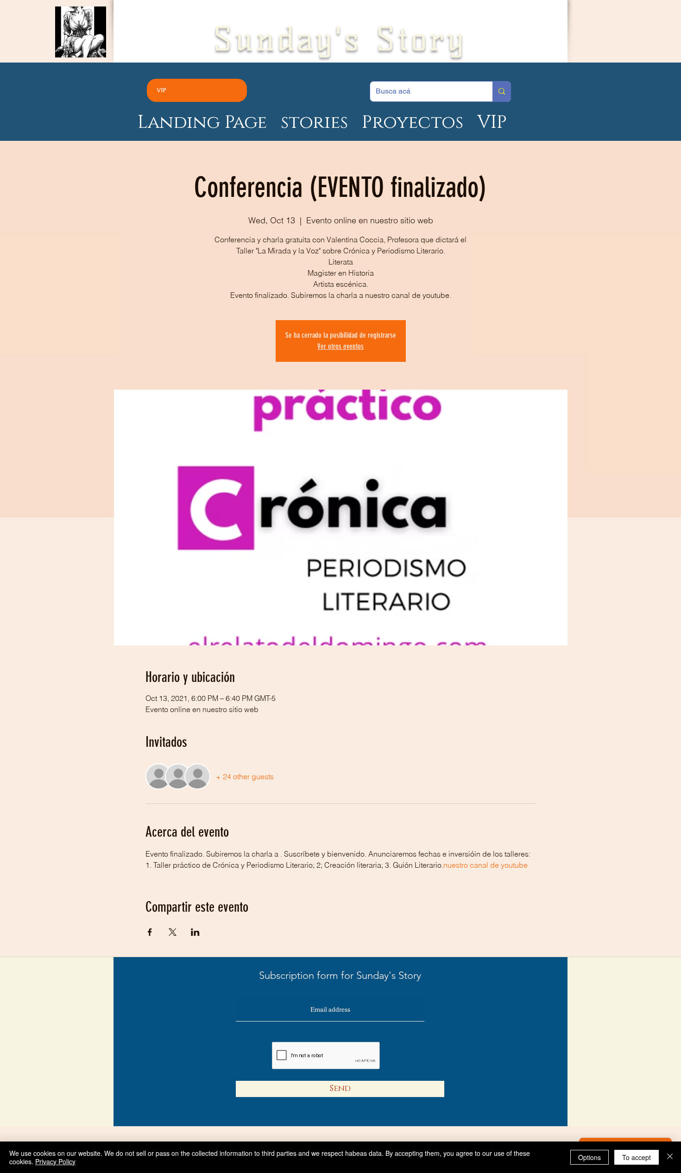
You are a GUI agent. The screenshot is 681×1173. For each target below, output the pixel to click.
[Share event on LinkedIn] (195, 932)
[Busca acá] (501, 91)
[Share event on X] (172, 932)
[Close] (669, 1157)
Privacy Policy (55, 1161)
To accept (636, 1157)
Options (589, 1157)
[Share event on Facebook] (149, 932)
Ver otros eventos (340, 346)
